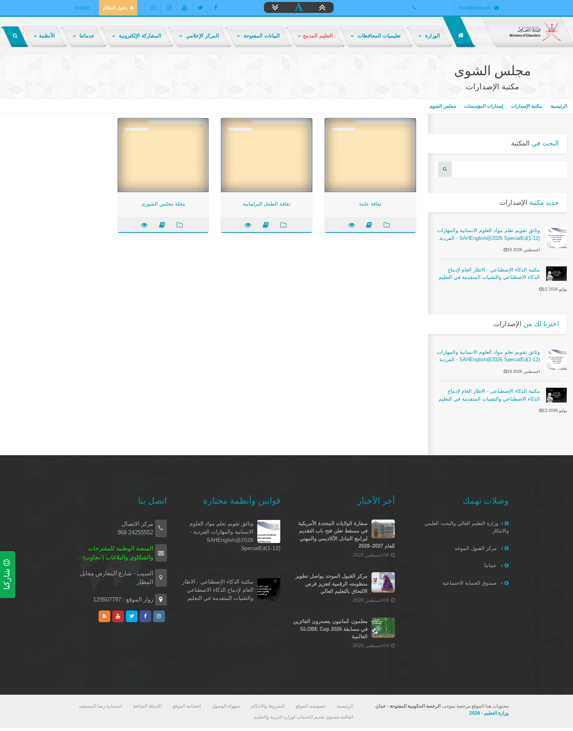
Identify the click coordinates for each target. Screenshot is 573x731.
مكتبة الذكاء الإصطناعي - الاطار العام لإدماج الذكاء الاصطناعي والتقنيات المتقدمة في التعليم (217, 589)
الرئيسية (558, 106)
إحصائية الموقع (187, 706)
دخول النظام (115, 8)
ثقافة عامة (370, 204)
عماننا (491, 565)
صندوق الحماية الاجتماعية (470, 583)
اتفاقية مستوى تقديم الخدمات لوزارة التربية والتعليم (303, 717)
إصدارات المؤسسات (483, 106)
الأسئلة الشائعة (147, 706)
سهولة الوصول (226, 706)
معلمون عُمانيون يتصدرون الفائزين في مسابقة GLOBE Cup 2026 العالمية (330, 628)
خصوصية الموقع (310, 706)
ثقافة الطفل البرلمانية (266, 204)
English (82, 8)
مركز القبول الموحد (476, 548)
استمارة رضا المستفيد (100, 706)
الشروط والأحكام (268, 706)
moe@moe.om (474, 8)
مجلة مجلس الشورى (163, 204)
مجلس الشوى (442, 106)
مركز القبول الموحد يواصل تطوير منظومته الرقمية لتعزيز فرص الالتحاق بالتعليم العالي (331, 583)
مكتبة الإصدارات (526, 106)
